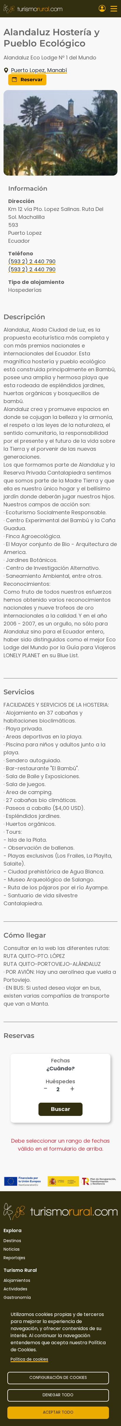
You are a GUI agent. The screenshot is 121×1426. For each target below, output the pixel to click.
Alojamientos (17, 1280)
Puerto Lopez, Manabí (39, 70)
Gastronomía (17, 1297)
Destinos (12, 1241)
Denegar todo (58, 1395)
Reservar (31, 79)
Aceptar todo (58, 1412)
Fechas (60, 1060)
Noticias (12, 1249)
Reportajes (14, 1258)
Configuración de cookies (58, 1377)
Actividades (15, 1289)
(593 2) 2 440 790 (32, 261)
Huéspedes (60, 1081)
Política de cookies (29, 1359)
